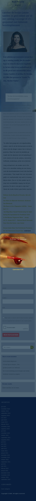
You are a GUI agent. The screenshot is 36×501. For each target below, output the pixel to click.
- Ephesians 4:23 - (18, 269)
